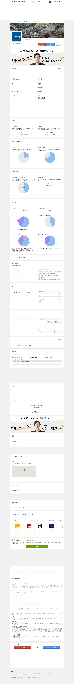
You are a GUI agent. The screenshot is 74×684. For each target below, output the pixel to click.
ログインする (37, 408)
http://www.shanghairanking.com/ (17, 627)
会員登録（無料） (56, 1)
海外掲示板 (38, 673)
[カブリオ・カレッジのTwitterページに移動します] (42, 98)
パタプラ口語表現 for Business (16, 674)
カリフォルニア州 (34, 34)
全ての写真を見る (16, 43)
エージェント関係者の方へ (28, 677)
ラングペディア (22, 673)
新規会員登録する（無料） (37, 412)
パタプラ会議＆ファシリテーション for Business (29, 674)
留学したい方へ (41, 677)
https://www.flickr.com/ (15, 617)
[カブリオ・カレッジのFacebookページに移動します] (39, 98)
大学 (19, 1)
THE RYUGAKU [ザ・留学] (15, 673)
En (63, 1)
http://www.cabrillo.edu (16, 97)
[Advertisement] (37, 11)
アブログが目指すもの (14, 677)
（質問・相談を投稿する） (27, 391)
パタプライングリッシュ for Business (50, 673)
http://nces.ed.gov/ (15, 584)
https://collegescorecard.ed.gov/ (17, 595)
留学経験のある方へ (35, 677)
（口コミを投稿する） (26, 345)
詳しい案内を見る (37, 546)
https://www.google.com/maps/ (17, 622)
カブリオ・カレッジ (33, 33)
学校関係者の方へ (20, 677)
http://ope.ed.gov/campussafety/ (17, 600)
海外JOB (42, 673)
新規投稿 (60, 339)
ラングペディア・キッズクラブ (31, 673)
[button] (24, 470)
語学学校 (23, 1)
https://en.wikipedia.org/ (16, 590)
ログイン (61, 1)
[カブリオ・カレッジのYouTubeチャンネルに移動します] (44, 98)
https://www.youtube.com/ (16, 612)
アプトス (41, 34)
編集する (60, 68)
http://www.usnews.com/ (16, 635)
